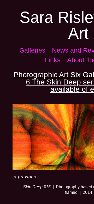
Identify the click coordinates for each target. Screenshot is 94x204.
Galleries (32, 50)
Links (53, 60)
